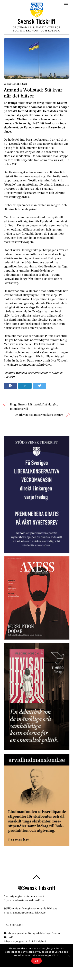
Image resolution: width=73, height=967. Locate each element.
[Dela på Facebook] (10, 386)
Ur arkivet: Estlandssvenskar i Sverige (39, 415)
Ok (36, 960)
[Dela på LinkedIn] (25, 386)
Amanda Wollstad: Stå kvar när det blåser (33, 93)
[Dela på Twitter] (40, 386)
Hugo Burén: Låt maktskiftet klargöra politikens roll (34, 407)
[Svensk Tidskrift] (36, 22)
